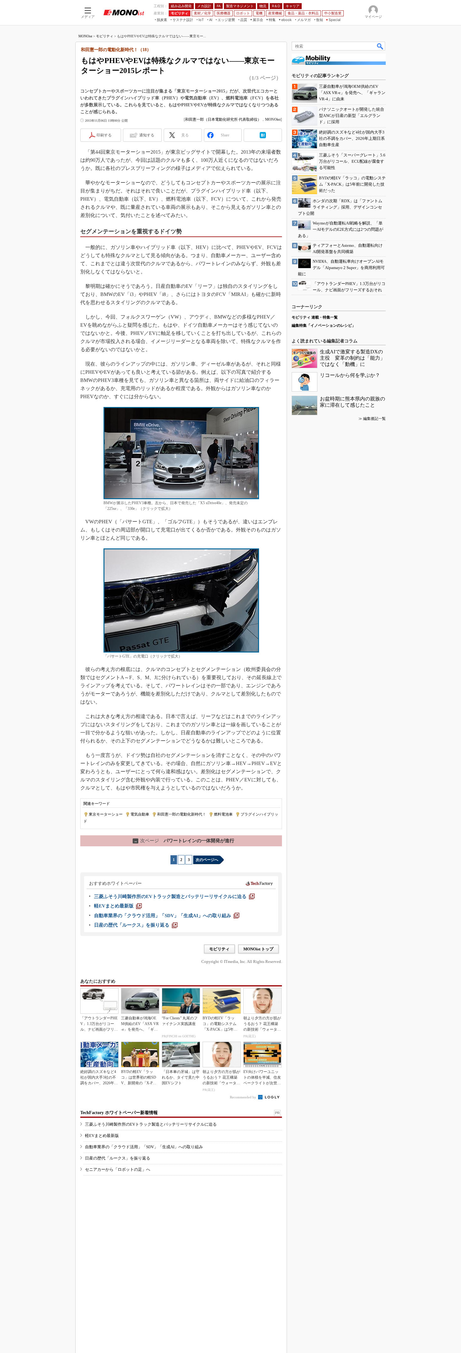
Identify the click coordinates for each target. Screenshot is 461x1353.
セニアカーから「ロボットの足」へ (117, 1169)
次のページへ (207, 860)
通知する (146, 135)
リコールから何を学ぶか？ (350, 375)
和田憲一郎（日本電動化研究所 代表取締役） (223, 119)
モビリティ (104, 36)
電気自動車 (139, 814)
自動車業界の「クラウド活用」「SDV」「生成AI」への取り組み (144, 1146)
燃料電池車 (223, 814)
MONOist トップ (258, 949)
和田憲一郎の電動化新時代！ (181, 814)
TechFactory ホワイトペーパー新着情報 (119, 1112)
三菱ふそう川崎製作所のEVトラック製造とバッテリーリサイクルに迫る (151, 1124)
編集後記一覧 (374, 418)
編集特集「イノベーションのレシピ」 (324, 325)
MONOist (85, 36)
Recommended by (243, 1097)
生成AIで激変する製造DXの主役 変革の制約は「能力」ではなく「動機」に (352, 358)
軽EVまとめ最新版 (102, 1135)
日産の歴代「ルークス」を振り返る (117, 1158)
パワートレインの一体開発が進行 (184, 840)
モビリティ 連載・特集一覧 (315, 317)
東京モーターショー (106, 814)
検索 (380, 46)
